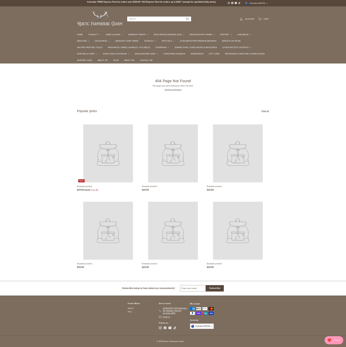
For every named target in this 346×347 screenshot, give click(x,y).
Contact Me (146, 60)
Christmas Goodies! (174, 54)
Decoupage (101, 41)
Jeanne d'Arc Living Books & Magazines (195, 47)
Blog (116, 60)
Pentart (225, 34)
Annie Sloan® (113, 34)
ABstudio (82, 41)
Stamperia (161, 47)
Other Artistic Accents (235, 47)
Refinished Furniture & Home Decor (245, 54)
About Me (129, 60)
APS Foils (167, 41)
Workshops (197, 54)
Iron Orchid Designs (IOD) (168, 34)
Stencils (149, 41)
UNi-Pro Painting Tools (89, 47)
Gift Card (214, 54)
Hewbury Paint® (137, 34)
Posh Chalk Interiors (115, 54)
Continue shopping (173, 90)
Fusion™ (93, 34)
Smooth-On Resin (231, 41)
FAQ (129, 312)
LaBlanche (243, 34)
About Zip (103, 60)
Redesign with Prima (201, 34)
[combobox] (159, 19)
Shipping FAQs (84, 60)
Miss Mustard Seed (145, 54)
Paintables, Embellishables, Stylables (129, 47)
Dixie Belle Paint (86, 54)
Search (131, 308)
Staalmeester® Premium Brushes (198, 41)
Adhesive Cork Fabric (127, 41)
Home (80, 34)
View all (265, 111)
